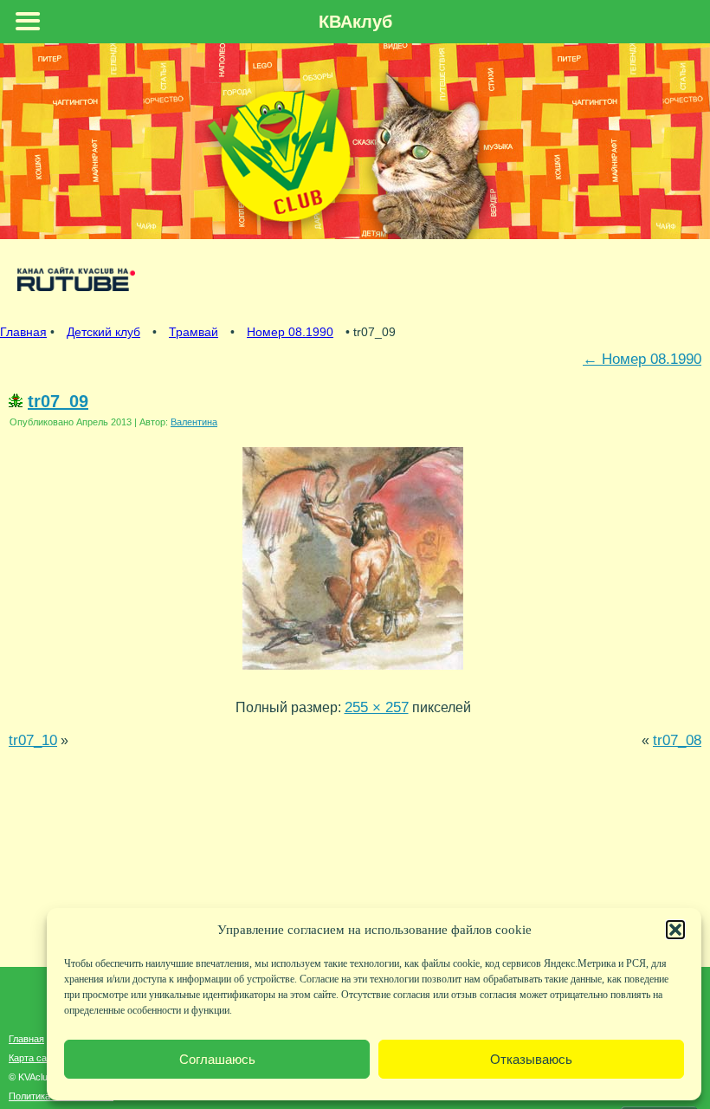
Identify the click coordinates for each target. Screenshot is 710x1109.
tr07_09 (58, 401)
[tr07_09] (353, 673)
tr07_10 (33, 740)
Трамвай (193, 332)
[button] (675, 929)
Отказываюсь (531, 1059)
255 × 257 (377, 707)
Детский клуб (103, 332)
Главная (23, 332)
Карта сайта (35, 1058)
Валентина (194, 422)
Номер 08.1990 (290, 332)
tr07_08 (677, 740)
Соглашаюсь (217, 1059)
